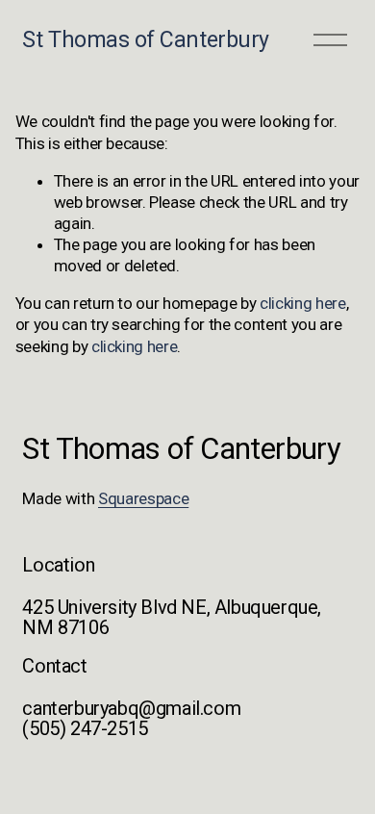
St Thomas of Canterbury (145, 40)
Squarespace (143, 498)
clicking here (303, 303)
